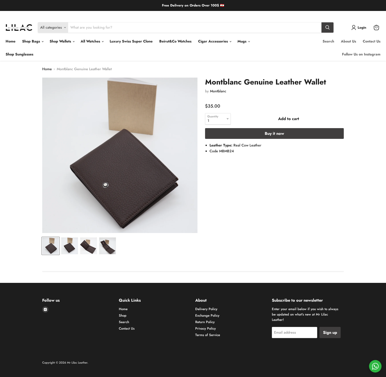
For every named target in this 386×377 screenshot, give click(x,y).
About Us (348, 41)
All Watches (91, 41)
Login (362, 27)
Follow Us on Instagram (361, 54)
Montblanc (218, 91)
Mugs (242, 41)
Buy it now (274, 133)
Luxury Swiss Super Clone (131, 41)
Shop (122, 315)
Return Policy (62, 14)
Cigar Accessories (213, 41)
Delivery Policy (15, 14)
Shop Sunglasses (19, 54)
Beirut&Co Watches (175, 41)
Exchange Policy (39, 14)
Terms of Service (207, 335)
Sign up (330, 332)
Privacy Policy (205, 328)
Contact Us (371, 41)
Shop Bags (31, 41)
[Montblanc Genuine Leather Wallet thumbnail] (50, 246)
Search (328, 41)
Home (10, 41)
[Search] (327, 27)
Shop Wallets (61, 41)
